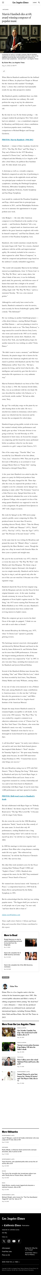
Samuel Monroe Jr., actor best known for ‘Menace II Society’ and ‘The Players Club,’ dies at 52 (27, 1077)
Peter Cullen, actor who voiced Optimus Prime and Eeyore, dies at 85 (28, 1062)
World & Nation (21, 1028)
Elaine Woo (14, 986)
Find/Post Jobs (7, 1251)
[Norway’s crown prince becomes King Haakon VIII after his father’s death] (8, 1046)
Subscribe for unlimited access (10, 1229)
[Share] (4, 71)
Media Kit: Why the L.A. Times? (31, 1249)
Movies (4, 1171)
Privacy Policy (32, 1268)
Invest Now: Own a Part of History (31, 1253)
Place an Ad (6, 1255)
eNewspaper (6, 1248)
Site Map (4, 1232)
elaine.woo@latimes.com (11, 914)
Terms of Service (24, 1268)
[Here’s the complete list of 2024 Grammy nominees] (31, 956)
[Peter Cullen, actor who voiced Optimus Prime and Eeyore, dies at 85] (8, 1061)
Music (3, 1182)
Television (20, 1057)
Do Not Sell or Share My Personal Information (23, 1270)
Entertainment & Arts (23, 1071)
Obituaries (5, 9)
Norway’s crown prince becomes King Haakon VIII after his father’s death (28, 1047)
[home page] (20, 2)
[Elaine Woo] (5, 986)
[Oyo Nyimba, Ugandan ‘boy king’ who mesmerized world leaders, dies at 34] (8, 1032)
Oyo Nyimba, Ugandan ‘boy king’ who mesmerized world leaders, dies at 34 (27, 1032)
